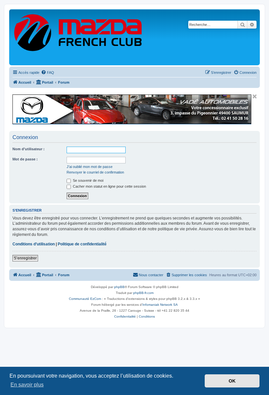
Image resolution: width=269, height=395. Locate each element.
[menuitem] (47, 72)
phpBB (119, 287)
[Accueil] (78, 37)
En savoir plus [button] (27, 384)
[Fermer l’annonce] (255, 96)
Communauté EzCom (85, 299)
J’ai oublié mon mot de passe (90, 167)
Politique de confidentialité (82, 244)
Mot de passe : (25, 159)
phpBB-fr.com (143, 293)
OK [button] (232, 381)
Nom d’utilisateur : (28, 149)
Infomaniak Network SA (160, 304)
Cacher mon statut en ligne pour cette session (109, 186)
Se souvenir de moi (87, 180)
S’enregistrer (25, 258)
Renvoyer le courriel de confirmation (95, 172)
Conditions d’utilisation (33, 244)
